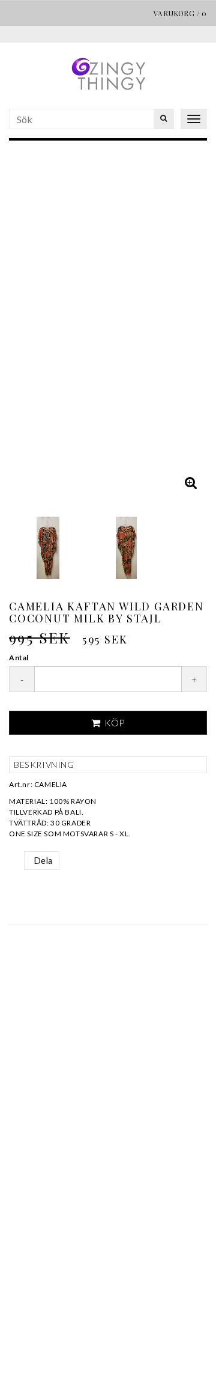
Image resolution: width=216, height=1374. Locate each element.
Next (195, 324)
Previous (21, 324)
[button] (191, 482)
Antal (19, 657)
